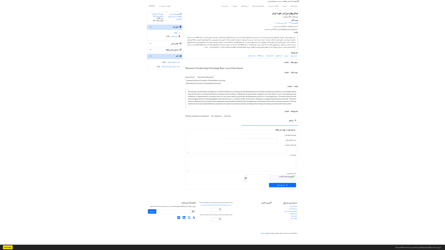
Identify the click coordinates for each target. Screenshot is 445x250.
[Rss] (178, 218)
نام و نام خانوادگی (290, 135)
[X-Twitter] (189, 218)
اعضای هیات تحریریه (290, 211)
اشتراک (152, 211)
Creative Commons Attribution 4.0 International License (216, 205)
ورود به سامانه (165, 6)
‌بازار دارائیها (251, 55)
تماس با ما (225, 6)
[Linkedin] (183, 218)
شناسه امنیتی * (291, 173)
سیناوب (262, 233)
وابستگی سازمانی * (290, 145)
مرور (285, 6)
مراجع (291, 120)
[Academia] (194, 218)
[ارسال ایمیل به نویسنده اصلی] (290, 22)
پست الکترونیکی (290, 140)
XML (176, 32)
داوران (235, 6)
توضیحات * (292, 155)
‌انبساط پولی (278, 55)
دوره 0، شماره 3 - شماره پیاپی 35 (157, 15)
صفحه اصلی (293, 6)
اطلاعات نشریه (273, 6)
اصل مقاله (172, 36)
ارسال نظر (281, 185)
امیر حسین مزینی (281, 23)
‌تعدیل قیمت (269, 55)
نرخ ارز (286, 55)
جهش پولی (294, 55)
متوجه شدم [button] (7, 247)
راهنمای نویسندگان (258, 6)
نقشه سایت (293, 218)
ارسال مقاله (244, 6)
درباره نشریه (293, 208)
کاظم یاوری (294, 23)
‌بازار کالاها (260, 55)
